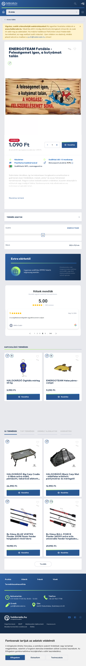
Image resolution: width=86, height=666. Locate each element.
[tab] (10, 431)
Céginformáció (10, 624)
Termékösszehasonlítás (15, 584)
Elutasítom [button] (35, 657)
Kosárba (71, 145)
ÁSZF (20, 624)
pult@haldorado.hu (36, 37)
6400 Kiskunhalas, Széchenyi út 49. (51, 606)
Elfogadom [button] (15, 657)
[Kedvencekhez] (74, 49)
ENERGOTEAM (73, 228)
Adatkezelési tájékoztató (34, 624)
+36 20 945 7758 (55, 599)
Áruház (8, 579)
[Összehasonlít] (69, 49)
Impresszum (51, 624)
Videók (24, 579)
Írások (40, 579)
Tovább (43, 564)
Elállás (32, 627)
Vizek (55, 579)
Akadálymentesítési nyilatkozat (15, 627)
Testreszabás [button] (57, 657)
